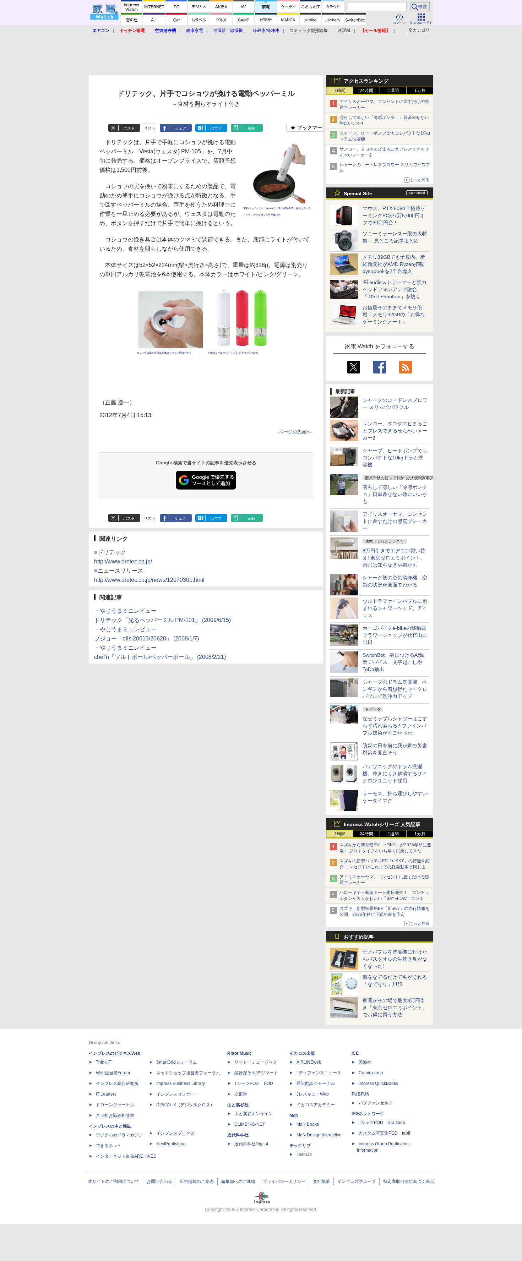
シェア (180, 128)
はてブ (216, 128)
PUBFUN (361, 1094)
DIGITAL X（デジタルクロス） (185, 1104)
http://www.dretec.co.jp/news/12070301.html (149, 580)
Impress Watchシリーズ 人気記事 (382, 824)
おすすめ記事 (359, 937)
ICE (355, 1053)
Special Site (358, 193)
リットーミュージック (255, 1062)
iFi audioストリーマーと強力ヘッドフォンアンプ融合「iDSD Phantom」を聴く (394, 289)
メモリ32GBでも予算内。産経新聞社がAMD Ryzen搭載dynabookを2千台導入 (394, 264)
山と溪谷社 (238, 1104)
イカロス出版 (302, 1053)
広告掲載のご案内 (197, 1181)
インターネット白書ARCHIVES (126, 1156)
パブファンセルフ (376, 1103)
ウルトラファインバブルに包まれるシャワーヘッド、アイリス (395, 608)
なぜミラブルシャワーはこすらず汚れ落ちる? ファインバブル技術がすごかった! (395, 726)
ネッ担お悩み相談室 (115, 1115)
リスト (150, 128)
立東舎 (240, 1094)
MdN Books (308, 1124)
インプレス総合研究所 (117, 1083)
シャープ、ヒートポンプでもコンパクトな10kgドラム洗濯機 (395, 458)
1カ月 (419, 90)
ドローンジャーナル (115, 1104)
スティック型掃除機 (308, 30)
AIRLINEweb (309, 1062)
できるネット (108, 1145)
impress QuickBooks (378, 1083)
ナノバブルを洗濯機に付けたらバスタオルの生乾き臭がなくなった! (395, 959)
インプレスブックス (175, 1133)
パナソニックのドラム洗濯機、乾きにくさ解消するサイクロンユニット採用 (395, 774)
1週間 (393, 90)
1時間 (340, 90)
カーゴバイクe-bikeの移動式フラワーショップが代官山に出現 (395, 635)
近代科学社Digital (251, 1143)
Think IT (103, 1062)
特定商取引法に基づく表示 (408, 1181)
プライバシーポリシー (284, 1181)
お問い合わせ (159, 1181)
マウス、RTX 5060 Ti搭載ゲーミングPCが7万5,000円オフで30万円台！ (394, 215)
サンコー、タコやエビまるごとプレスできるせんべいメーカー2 (395, 431)
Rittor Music (239, 1053)
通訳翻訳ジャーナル (316, 1083)
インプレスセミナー (175, 1094)
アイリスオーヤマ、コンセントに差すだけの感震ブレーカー (395, 521)
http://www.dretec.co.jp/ (123, 561)
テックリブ (300, 1145)
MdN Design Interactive (319, 1134)
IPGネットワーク (368, 1113)
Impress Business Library (180, 1083)
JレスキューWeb (313, 1094)
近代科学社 (238, 1134)
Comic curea (371, 1072)
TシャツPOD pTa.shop (382, 1122)
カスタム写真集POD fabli (384, 1133)
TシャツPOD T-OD (253, 1083)
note (251, 128)
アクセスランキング (366, 81)
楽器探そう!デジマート (256, 1072)
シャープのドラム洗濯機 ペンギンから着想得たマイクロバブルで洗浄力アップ (395, 689)
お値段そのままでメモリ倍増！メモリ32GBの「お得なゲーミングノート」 (394, 314)
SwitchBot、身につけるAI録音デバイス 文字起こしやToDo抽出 (393, 662)
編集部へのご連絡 (238, 1181)
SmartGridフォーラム (176, 1062)
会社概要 (321, 1181)
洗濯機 (344, 30)
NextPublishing (171, 1143)
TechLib (304, 1154)
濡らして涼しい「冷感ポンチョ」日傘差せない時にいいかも (395, 494)
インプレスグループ (356, 1181)
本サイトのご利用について (113, 1181)
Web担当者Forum (113, 1072)
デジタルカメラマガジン (119, 1134)
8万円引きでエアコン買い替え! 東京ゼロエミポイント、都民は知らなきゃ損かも (394, 558)
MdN (294, 1115)
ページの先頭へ (295, 432)
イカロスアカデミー (316, 1104)
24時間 (366, 90)
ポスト (129, 128)
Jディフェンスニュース (319, 1072)
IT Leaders (106, 1094)
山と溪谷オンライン (253, 1113)
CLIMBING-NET (249, 1124)
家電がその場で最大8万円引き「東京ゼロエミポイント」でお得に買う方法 (395, 1007)
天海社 (365, 1062)
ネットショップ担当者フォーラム (188, 1072)
